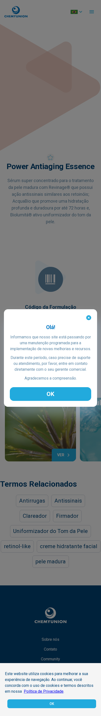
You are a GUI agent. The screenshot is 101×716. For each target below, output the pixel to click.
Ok (52, 704)
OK (50, 394)
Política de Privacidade (43, 691)
